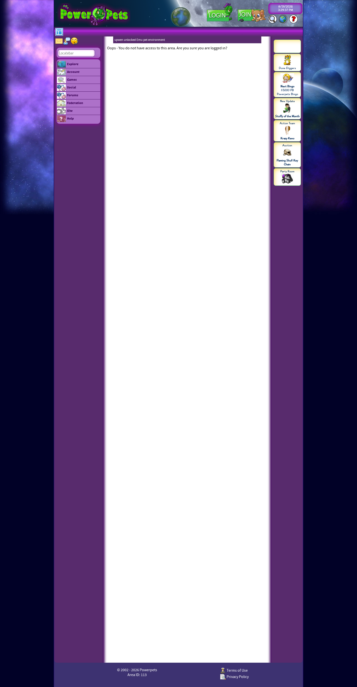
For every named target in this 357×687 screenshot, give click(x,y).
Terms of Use (237, 670)
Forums (72, 95)
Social (71, 87)
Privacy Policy (237, 676)
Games (72, 79)
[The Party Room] (287, 179)
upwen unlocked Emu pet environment (139, 40)
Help (70, 118)
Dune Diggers (287, 68)
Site (70, 111)
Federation (75, 103)
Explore (72, 64)
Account (73, 72)
